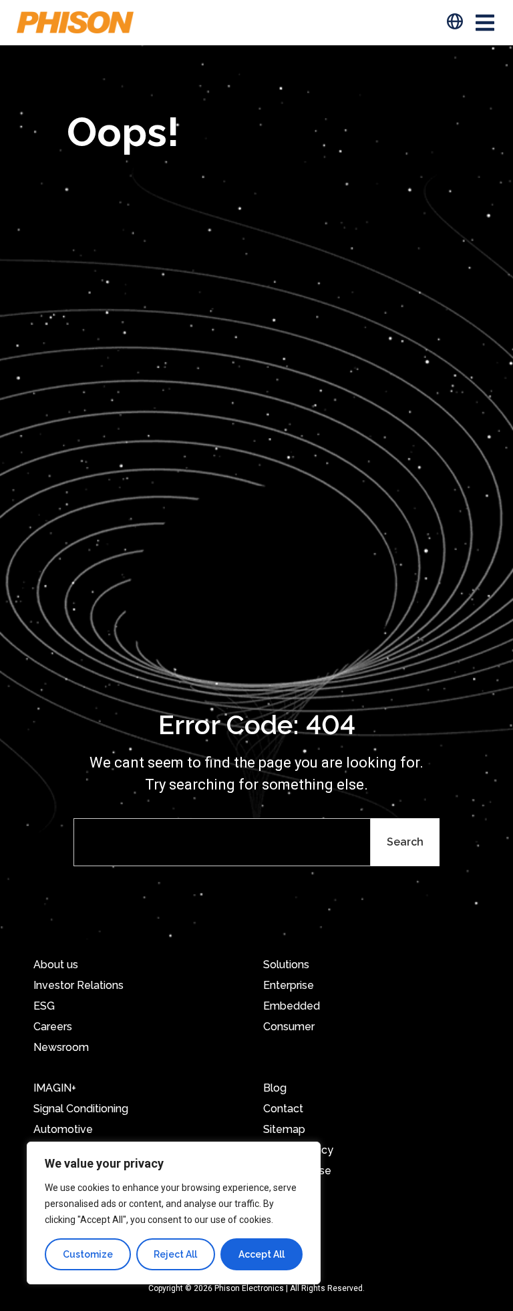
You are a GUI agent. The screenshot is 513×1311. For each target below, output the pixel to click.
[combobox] (222, 842)
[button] (484, 22)
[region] (174, 1213)
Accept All (261, 1254)
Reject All (175, 1254)
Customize (88, 1254)
